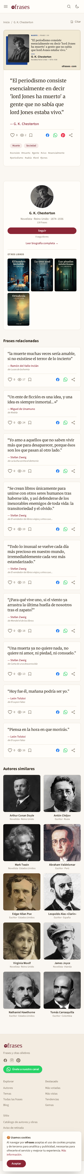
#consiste (15, 153)
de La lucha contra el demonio (23, 461)
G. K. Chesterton (23, 22)
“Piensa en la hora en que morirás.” (38, 729)
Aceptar (16, 1164)
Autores (8, 1088)
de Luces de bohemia (18, 369)
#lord (36, 158)
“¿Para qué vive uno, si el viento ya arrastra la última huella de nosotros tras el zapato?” (40, 604)
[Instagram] (12, 1060)
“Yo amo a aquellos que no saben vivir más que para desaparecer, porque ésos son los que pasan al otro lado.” (41, 445)
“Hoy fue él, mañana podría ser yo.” (38, 691)
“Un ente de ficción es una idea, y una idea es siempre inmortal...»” (40, 399)
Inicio (6, 22)
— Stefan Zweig (17, 457)
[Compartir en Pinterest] (63, 135)
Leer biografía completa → (42, 243)
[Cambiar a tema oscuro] (77, 6)
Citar (78, 22)
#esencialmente (56, 153)
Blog (6, 1105)
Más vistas (51, 1094)
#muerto (25, 153)
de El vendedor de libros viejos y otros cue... (30, 519)
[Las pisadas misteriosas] (65, 275)
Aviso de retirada (13, 1128)
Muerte (16, 145)
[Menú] (6, 6)
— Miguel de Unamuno (21, 409)
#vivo (43, 153)
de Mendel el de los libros (20, 620)
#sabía (28, 158)
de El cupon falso (16, 702)
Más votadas (52, 1088)
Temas (7, 1094)
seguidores (42, 236)
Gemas (49, 1105)
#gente (35, 153)
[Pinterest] (18, 1060)
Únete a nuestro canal (25, 1069)
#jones (43, 158)
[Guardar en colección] (31, 135)
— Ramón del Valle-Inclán (23, 366)
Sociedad (31, 145)
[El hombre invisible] (18, 275)
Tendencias (52, 1099)
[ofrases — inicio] (22, 6)
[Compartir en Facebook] (47, 135)
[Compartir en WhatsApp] (55, 135)
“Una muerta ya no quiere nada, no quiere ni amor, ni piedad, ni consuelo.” (42, 651)
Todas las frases (12, 1099)
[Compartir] (70, 135)
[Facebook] (5, 1060)
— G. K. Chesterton (24, 123)
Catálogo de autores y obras (20, 1122)
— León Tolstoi (17, 698)
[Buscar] (69, 6)
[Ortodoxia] (18, 309)
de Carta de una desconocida (22, 664)
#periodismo (16, 158)
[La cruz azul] (42, 275)
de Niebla (12, 412)
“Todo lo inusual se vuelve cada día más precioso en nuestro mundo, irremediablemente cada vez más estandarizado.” (38, 554)
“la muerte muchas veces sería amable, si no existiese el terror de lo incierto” (41, 356)
